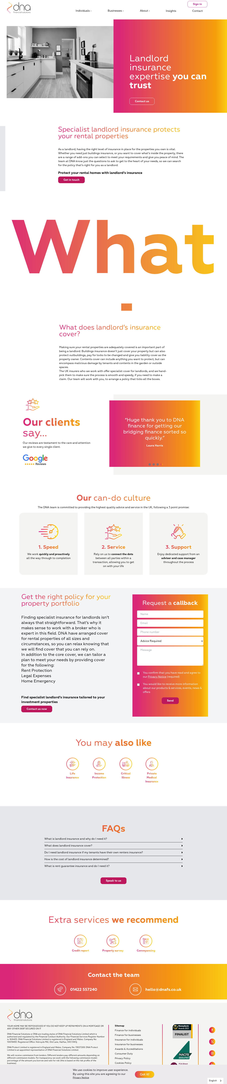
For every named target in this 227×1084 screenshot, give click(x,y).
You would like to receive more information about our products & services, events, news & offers (172, 688)
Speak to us (113, 880)
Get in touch (71, 180)
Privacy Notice (157, 676)
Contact (197, 11)
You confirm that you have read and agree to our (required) (171, 674)
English (213, 1080)
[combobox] (215, 1081)
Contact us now (37, 709)
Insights (171, 11)
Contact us (142, 101)
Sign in (197, 4)
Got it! (144, 1074)
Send (170, 700)
